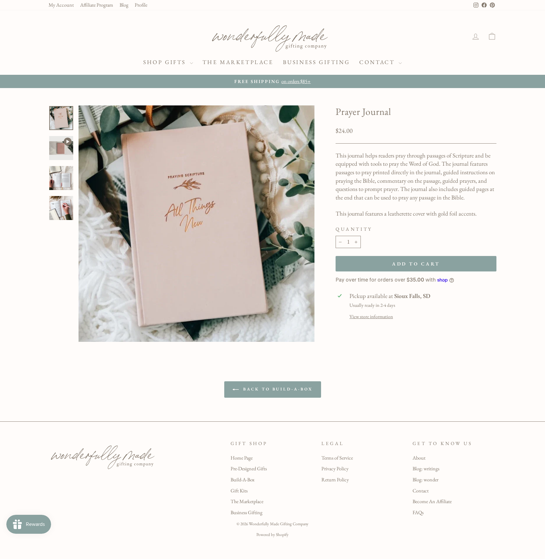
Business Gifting (316, 62)
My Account (61, 5)
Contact (378, 62)
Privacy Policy (335, 468)
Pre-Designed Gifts (249, 468)
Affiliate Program (96, 5)
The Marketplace (237, 62)
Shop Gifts (165, 62)
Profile (141, 5)
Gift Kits (239, 490)
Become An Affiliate (432, 501)
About (419, 458)
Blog (124, 5)
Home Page (242, 458)
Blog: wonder (425, 479)
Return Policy (335, 479)
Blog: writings (426, 468)
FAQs (418, 512)
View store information (371, 316)
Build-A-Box (243, 479)
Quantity (354, 229)
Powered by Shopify (272, 534)
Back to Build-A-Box (277, 389)
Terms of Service (337, 458)
